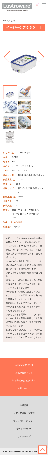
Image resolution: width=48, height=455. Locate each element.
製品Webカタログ (24, 373)
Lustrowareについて (24, 365)
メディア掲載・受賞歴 (24, 413)
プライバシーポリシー (24, 421)
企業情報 (24, 405)
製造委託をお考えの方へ (24, 380)
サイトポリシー (24, 428)
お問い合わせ (24, 388)
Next (41, 56)
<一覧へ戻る (9, 20)
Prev (7, 56)
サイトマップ (24, 436)
